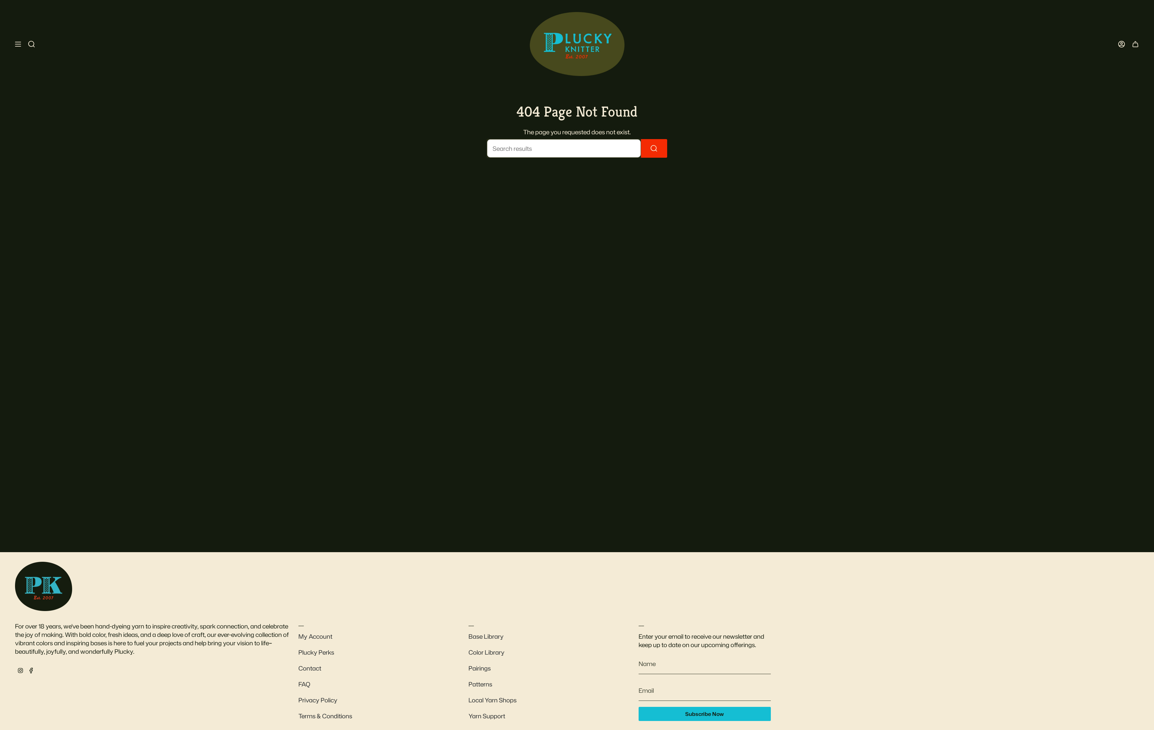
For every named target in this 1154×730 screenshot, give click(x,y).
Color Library (487, 652)
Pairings (480, 668)
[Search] (654, 148)
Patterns (480, 684)
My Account (315, 636)
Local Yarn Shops (493, 700)
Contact (309, 668)
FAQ (304, 684)
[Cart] (1135, 44)
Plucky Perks (316, 652)
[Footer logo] (43, 586)
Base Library (486, 636)
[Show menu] (18, 44)
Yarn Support (487, 716)
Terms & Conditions (325, 716)
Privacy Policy (317, 700)
